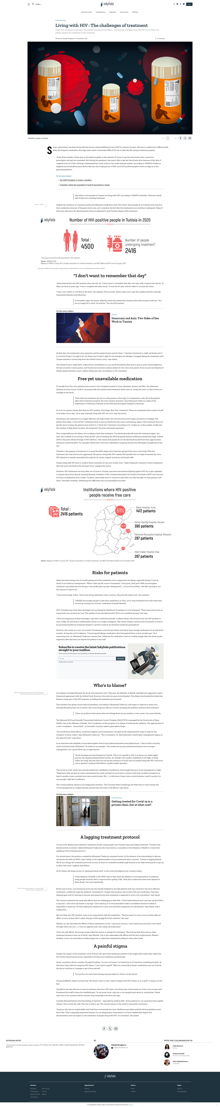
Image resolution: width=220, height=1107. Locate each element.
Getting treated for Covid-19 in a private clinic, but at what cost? (132, 803)
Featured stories (86, 12)
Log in (189, 4)
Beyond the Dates (90, 1091)
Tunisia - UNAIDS (39, 204)
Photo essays (46, 1088)
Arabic (38, 138)
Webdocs (135, 12)
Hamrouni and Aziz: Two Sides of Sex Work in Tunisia (135, 319)
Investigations (100, 12)
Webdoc (44, 1094)
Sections (33, 1085)
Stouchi (87, 1088)
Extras (133, 1085)
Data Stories (124, 12)
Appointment (89, 1085)
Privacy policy (182, 1091)
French (46, 138)
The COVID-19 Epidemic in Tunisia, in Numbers (76, 180)
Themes (133, 1091)
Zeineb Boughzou (68, 38)
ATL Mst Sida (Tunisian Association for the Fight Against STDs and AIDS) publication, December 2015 (29, 693)
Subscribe (120, 658)
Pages (179, 1085)
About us (180, 1088)
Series (132, 1088)
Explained (112, 12)
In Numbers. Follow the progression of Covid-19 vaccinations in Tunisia (85, 185)
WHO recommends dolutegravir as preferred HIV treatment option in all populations (31, 889)
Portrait (44, 1091)
